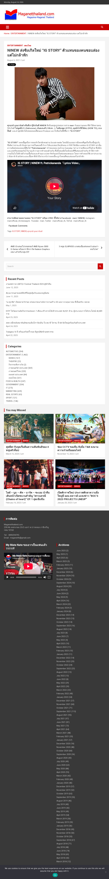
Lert (23, 60)
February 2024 (62, 608)
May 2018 (60, 854)
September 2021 (63, 711)
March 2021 (61, 733)
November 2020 (63, 747)
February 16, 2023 (13, 503)
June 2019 (61, 808)
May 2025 (60, 554)
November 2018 (63, 833)
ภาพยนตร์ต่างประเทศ (18, 368)
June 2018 (61, 851)
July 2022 (60, 676)
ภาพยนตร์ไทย (15, 371)
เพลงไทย (27, 45)
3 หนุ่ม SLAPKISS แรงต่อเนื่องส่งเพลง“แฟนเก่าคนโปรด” (78, 247)
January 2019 (62, 826)
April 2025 (60, 558)
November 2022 (63, 661)
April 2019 (60, 815)
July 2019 (60, 804)
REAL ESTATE (12, 394)
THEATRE (13, 361)
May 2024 (60, 597)
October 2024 (62, 579)
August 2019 (62, 801)
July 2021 (60, 718)
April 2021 (60, 729)
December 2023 (63, 615)
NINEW (24, 231)
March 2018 (61, 861)
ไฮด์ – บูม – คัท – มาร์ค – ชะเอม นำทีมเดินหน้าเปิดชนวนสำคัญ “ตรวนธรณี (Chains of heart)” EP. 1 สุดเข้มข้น (28, 496)
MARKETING (11, 391)
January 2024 (62, 611)
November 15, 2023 (65, 454)
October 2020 (62, 751)
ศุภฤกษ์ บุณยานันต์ (34, 231)
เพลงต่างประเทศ (16, 374)
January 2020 (62, 783)
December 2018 (63, 829)
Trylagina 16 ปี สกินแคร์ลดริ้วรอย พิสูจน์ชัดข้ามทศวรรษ (29, 332)
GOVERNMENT (12, 384)
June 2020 (61, 765)
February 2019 (62, 822)
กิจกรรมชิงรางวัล (16, 364)
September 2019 (63, 797)
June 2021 (61, 722)
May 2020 (60, 768)
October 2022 (62, 665)
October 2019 (62, 793)
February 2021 (62, 736)
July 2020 (60, 761)
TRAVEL (9, 401)
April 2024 (60, 600)
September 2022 (63, 668)
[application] (28, 566)
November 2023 (63, 618)
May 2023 (60, 640)
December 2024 (63, 572)
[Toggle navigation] (7, 27)
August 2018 (62, 843)
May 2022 (60, 683)
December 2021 (63, 701)
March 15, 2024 (12, 454)
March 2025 (61, 561)
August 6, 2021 (13, 60)
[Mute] (44, 577)
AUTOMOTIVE (12, 351)
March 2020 (61, 776)
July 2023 (60, 633)
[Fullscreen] (49, 577)
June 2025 (61, 550)
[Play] (7, 577)
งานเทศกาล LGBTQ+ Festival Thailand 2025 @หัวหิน (28, 284)
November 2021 (63, 704)
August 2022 (62, 672)
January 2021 (62, 740)
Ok (55, 875)
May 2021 (60, 726)
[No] (105, 872)
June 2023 (61, 636)
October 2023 (62, 622)
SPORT (9, 398)
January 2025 (62, 568)
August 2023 (62, 629)
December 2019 (63, 786)
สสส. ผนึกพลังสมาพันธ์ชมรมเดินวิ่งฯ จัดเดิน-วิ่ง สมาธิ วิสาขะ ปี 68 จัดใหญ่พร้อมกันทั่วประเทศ (45, 323)
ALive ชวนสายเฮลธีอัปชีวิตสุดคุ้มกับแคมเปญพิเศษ (27, 293)
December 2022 (63, 658)
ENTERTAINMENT (15, 45)
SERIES (12, 358)
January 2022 (62, 697)
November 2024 (63, 575)
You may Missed (16, 410)
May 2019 (60, 811)
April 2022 (60, 686)
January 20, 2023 (64, 503)
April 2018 (60, 858)
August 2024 (62, 586)
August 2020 (62, 758)
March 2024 (61, 604)
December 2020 (63, 743)
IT (7, 388)
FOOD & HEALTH (13, 381)
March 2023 (61, 647)
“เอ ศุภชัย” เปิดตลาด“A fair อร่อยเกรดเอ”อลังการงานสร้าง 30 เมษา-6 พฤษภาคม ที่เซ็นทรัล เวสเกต (48, 302)
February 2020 (62, 779)
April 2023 (60, 643)
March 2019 (61, 818)
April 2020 (60, 772)
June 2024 (61, 593)
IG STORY (16, 231)
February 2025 (62, 565)
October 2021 (62, 708)
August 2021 (62, 715)
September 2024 (63, 583)
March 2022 (61, 690)
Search (100, 266)
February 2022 (62, 693)
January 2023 (62, 654)
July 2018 (60, 847)
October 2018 (62, 836)
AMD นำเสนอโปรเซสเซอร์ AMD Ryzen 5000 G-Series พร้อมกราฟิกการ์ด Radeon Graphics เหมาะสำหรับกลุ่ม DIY (30, 249)
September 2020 (63, 754)
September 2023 (63, 625)
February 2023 (62, 650)
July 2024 (60, 590)
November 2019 (63, 790)
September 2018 (63, 840)
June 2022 (61, 679)
